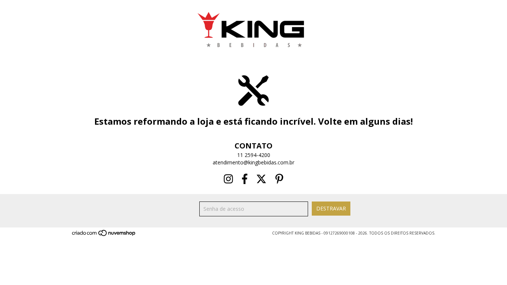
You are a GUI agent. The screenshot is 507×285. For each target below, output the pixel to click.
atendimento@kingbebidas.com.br (253, 162)
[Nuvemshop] (104, 235)
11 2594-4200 (253, 154)
